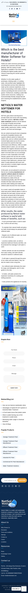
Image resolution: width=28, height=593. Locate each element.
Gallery (3, 556)
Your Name (14, 349)
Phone (14, 357)
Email (14, 365)
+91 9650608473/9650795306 (14, 573)
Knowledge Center (6, 553)
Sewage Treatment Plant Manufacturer (10, 442)
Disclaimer (4, 530)
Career (3, 539)
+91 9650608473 (22, 2)
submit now (14, 388)
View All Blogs (6, 424)
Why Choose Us (5, 527)
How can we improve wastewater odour (14, 405)
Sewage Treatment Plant (10, 437)
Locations (3, 542)
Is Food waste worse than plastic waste (14, 412)
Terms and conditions (6, 532)
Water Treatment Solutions (11, 466)
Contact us (4, 537)
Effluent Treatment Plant (10, 447)
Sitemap (3, 534)
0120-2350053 (12, 2)
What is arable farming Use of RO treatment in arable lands (12, 416)
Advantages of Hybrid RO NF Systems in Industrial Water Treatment (14, 409)
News (2, 551)
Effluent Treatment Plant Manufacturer (10, 452)
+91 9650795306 (14, 4)
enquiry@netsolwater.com (15, 6)
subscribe (22, 480)
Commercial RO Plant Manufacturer (13, 461)
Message (14, 373)
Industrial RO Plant (8, 457)
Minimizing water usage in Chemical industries (13, 420)
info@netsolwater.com (11, 575)
